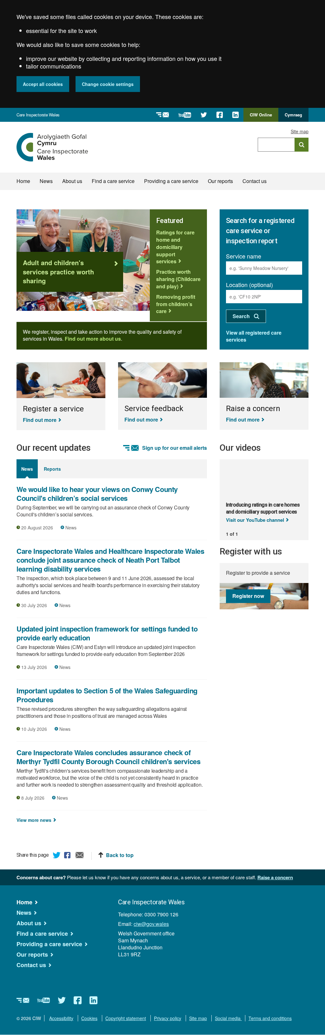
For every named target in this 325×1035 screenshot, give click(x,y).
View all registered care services (254, 336)
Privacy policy (167, 1018)
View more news (34, 820)
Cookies (89, 1018)
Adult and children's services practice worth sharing (58, 271)
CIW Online (261, 117)
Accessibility (61, 1018)
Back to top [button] (120, 855)
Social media (228, 1018)
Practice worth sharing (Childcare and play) (178, 279)
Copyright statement (125, 1018)
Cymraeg (293, 115)
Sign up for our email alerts (174, 447)
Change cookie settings (108, 84)
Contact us (254, 181)
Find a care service (113, 181)
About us (72, 181)
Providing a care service (171, 181)
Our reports (220, 181)
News (46, 181)
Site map (299, 131)
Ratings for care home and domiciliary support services (175, 247)
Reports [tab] (52, 469)
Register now (248, 595)
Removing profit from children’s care (175, 304)
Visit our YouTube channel (255, 519)
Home (23, 181)
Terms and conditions (270, 1018)
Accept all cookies (43, 84)
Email (80, 856)
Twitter (57, 856)
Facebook (68, 856)
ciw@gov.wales (151, 923)
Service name (243, 255)
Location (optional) (249, 284)
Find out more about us (93, 338)
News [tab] (27, 469)
